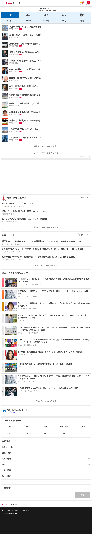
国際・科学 (64, 427)
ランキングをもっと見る (46, 401)
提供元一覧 (83, 235)
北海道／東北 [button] (7, 447)
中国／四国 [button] (6, 470)
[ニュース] (13, 3)
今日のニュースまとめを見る (46, 153)
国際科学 (82, 15)
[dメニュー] (4, 504)
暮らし (63, 21)
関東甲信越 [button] (6, 453)
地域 (82, 21)
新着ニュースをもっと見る (46, 265)
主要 (10, 15)
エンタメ (10, 21)
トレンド (46, 21)
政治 (64, 15)
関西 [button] (4, 464)
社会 (28, 15)
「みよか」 (13, 412)
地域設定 (84, 197)
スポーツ (28, 21)
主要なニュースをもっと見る (46, 146)
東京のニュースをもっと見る (46, 227)
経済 (46, 15)
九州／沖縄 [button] (6, 476)
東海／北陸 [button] (6, 459)
